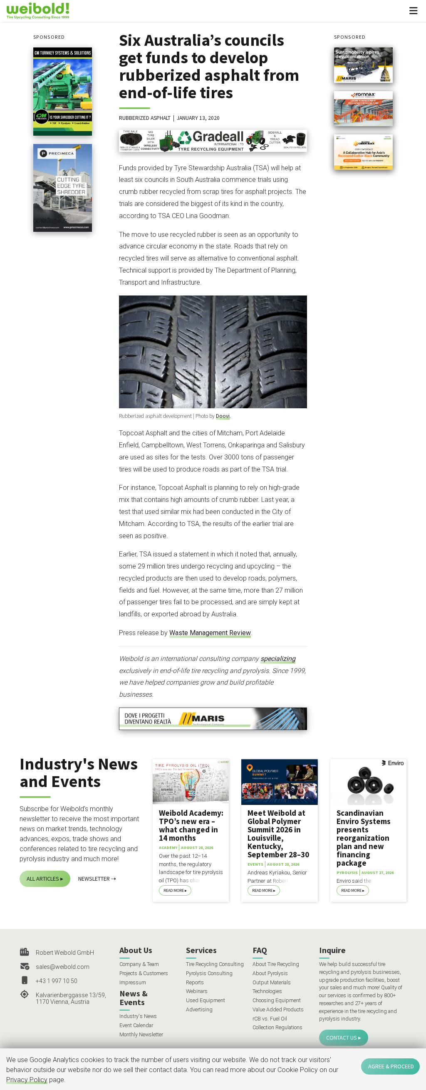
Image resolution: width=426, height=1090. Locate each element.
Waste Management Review (210, 633)
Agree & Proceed (391, 1066)
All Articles (43, 878)
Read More (173, 890)
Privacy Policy (26, 1080)
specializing (277, 659)
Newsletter (94, 878)
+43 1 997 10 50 (56, 981)
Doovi (223, 416)
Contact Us (341, 1037)
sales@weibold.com (62, 966)
